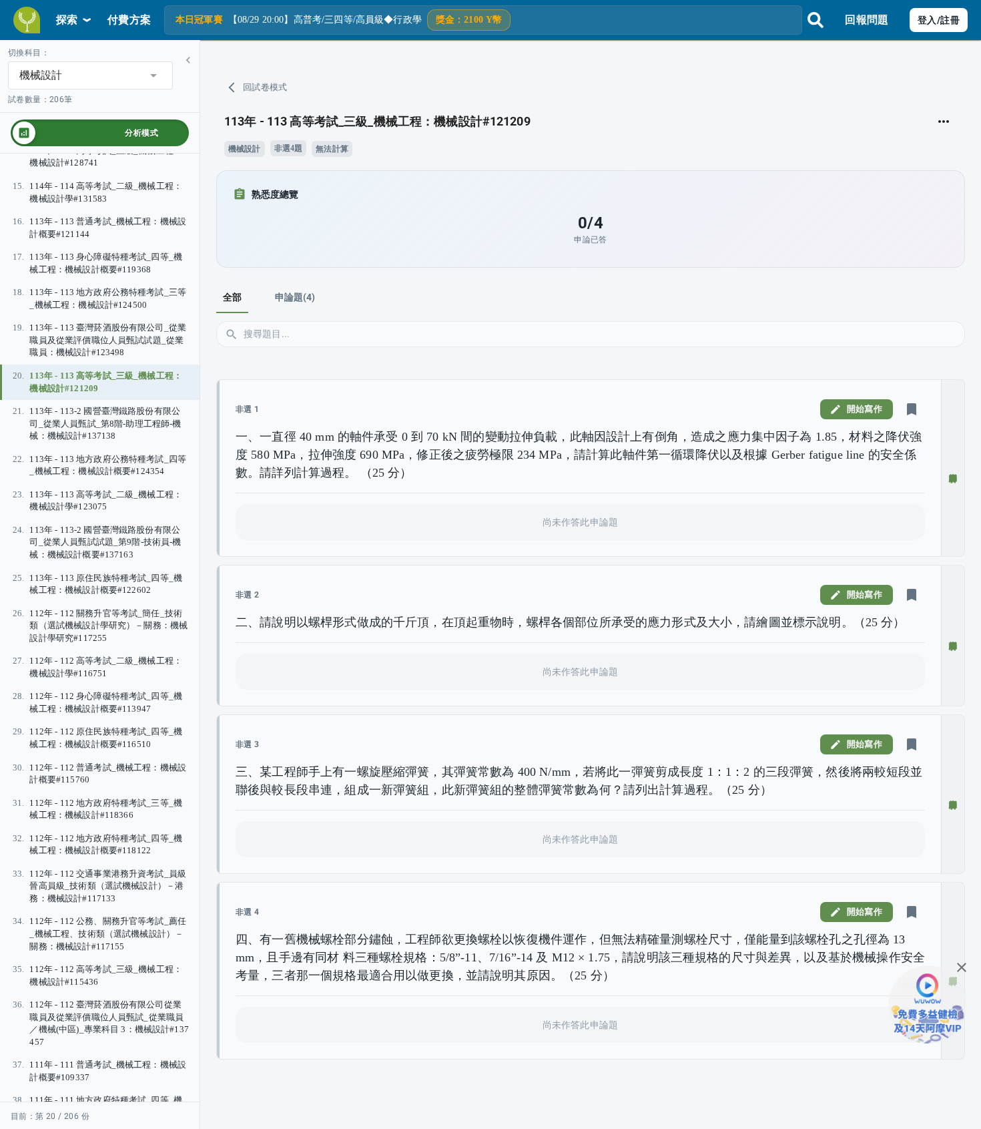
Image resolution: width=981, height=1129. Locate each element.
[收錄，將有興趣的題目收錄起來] (911, 409)
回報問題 (866, 19)
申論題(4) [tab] (295, 297)
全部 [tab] (232, 297)
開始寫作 (864, 409)
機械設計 (244, 149)
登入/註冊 (939, 20)
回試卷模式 (265, 87)
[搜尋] (815, 20)
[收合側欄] (188, 60)
